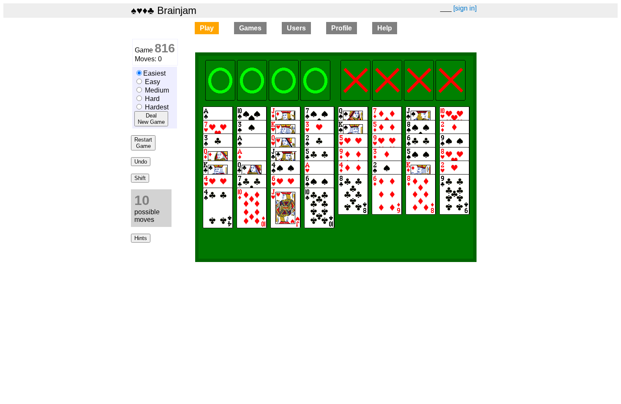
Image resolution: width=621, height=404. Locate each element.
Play (207, 28)
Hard (152, 98)
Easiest (154, 73)
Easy (152, 81)
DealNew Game (151, 118)
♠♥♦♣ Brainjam (163, 10)
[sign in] (465, 8)
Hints (140, 238)
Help (384, 28)
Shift (140, 178)
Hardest (157, 107)
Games (250, 28)
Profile (341, 28)
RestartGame (143, 142)
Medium (157, 90)
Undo (140, 161)
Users (296, 28)
